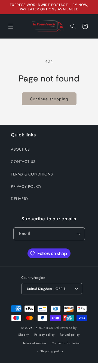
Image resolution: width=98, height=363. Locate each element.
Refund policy (70, 334)
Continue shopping (49, 99)
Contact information (66, 343)
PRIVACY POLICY (26, 186)
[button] (11, 26)
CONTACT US (23, 161)
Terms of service (34, 343)
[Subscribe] (79, 233)
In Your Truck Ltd (47, 328)
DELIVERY (20, 198)
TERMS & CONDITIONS (32, 174)
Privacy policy (44, 334)
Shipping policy (51, 351)
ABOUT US (20, 149)
